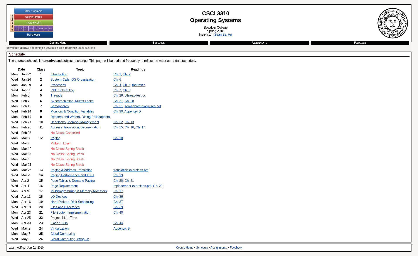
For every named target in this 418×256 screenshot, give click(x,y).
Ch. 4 (117, 85)
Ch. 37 (118, 202)
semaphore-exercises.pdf (143, 106)
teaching (37, 47)
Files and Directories (65, 207)
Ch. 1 (117, 74)
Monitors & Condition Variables (72, 111)
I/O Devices (59, 196)
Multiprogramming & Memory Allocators (79, 191)
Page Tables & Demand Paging (73, 180)
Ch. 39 (118, 207)
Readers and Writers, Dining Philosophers (80, 117)
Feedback (360, 42)
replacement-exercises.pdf (132, 186)
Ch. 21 (129, 180)
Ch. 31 (118, 106)
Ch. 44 (118, 223)
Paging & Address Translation (71, 170)
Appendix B (121, 228)
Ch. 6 (117, 79)
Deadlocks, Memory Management (75, 122)
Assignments (259, 42)
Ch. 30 (118, 111)
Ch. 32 (118, 122)
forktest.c (138, 85)
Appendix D (132, 111)
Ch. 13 (129, 122)
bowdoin (12, 47)
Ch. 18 (118, 138)
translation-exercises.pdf (130, 170)
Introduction (59, 74)
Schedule (159, 42)
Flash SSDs (59, 223)
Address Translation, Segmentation (75, 127)
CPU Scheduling (62, 90)
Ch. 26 (118, 95)
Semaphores (60, 106)
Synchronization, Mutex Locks (72, 101)
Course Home (58, 42)
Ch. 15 (118, 127)
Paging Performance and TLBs (72, 175)
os (60, 47)
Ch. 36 (118, 196)
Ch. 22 (157, 186)
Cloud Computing (63, 233)
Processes (58, 85)
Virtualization (60, 228)
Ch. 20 (118, 180)
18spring (70, 47)
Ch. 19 (118, 175)
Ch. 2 (126, 74)
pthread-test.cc (135, 95)
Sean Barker (223, 34)
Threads (56, 95)
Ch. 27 (118, 101)
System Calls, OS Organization (73, 79)
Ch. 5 (126, 85)
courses (51, 47)
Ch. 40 (118, 212)
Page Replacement (64, 186)
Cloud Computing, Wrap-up (70, 239)
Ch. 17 (140, 127)
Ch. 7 (117, 90)
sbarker (24, 47)
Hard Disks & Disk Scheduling (72, 202)
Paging (55, 138)
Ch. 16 (129, 127)
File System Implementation (70, 212)
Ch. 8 (126, 90)
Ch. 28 (129, 101)
